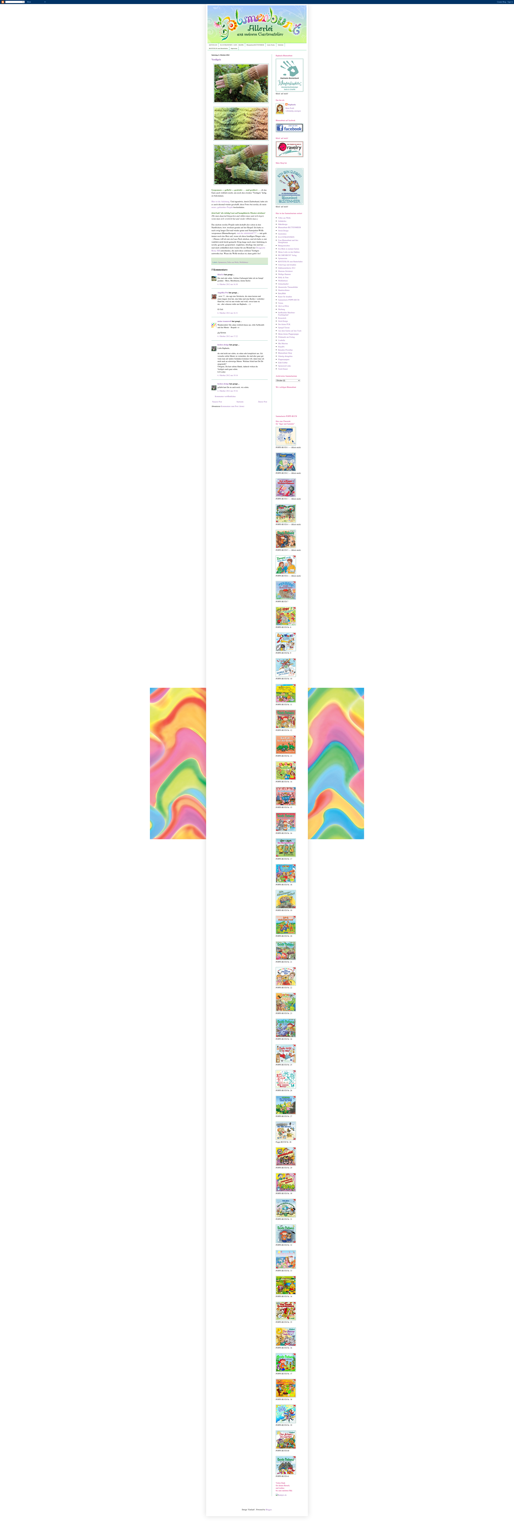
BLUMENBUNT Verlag (287, 255)
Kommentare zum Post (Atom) (232, 406)
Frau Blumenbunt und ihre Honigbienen (288, 241)
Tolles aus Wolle (233, 262)
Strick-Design (283, 230)
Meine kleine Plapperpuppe (288, 334)
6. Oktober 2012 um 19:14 (228, 375)
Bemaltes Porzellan (285, 350)
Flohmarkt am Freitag (286, 337)
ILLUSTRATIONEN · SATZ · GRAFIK (232, 45)
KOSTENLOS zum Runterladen (218, 48)
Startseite (240, 401)
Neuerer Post (217, 401)
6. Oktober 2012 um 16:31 (228, 313)
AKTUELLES (213, 45)
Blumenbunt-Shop (285, 353)
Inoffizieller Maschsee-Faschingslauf (286, 313)
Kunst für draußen (285, 296)
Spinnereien (222, 262)
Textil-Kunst (283, 369)
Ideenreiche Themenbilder (288, 287)
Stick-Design (283, 321)
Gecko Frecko (271, 45)
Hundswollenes (284, 290)
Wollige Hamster (284, 274)
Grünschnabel (283, 284)
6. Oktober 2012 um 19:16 (228, 391)
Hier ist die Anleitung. (220, 201)
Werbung (281, 309)
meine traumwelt (224, 321)
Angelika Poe (223, 292)
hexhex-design (223, 344)
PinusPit (281, 346)
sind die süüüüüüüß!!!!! (246, 233)
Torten (280, 303)
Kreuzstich (282, 318)
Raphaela (292, 104)
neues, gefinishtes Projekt (222, 207)
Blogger (269, 1509)
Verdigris (216, 59)
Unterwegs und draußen (287, 264)
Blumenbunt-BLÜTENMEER (255, 45)
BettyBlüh (282, 293)
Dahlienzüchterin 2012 (286, 268)
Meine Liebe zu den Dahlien (289, 252)
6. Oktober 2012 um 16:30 (228, 284)
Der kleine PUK (284, 324)
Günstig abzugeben (285, 356)
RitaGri (221, 274)
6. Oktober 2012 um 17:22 (228, 336)
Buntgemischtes (284, 245)
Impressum (234, 48)
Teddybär (280, 45)
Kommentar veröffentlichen (225, 396)
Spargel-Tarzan (284, 327)
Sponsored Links (284, 366)
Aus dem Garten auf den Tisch (289, 330)
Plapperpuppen (283, 359)
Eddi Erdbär (283, 362)
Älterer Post (262, 401)
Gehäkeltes (282, 221)
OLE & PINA (283, 306)
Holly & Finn (283, 277)
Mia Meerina (283, 343)
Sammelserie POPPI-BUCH (288, 299)
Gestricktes (282, 233)
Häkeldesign (282, 224)
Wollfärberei (243, 262)
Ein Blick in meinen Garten (288, 248)
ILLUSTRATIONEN (286, 237)
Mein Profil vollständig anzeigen (293, 109)
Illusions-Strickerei (285, 271)
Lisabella (281, 340)
